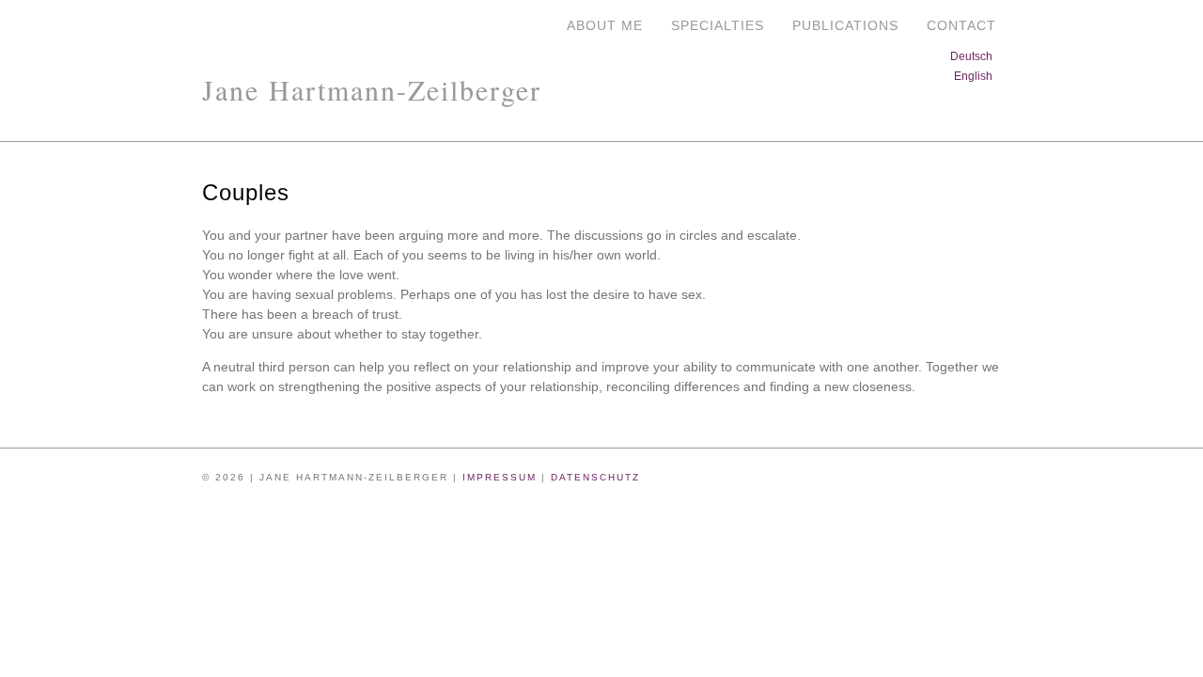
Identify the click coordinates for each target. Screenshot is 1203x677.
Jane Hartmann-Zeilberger (371, 89)
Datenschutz (595, 477)
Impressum (499, 477)
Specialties (717, 25)
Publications (845, 25)
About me (605, 25)
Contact (961, 25)
